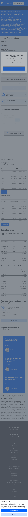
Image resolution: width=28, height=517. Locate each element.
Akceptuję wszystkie (14, 510)
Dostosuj (14, 514)
